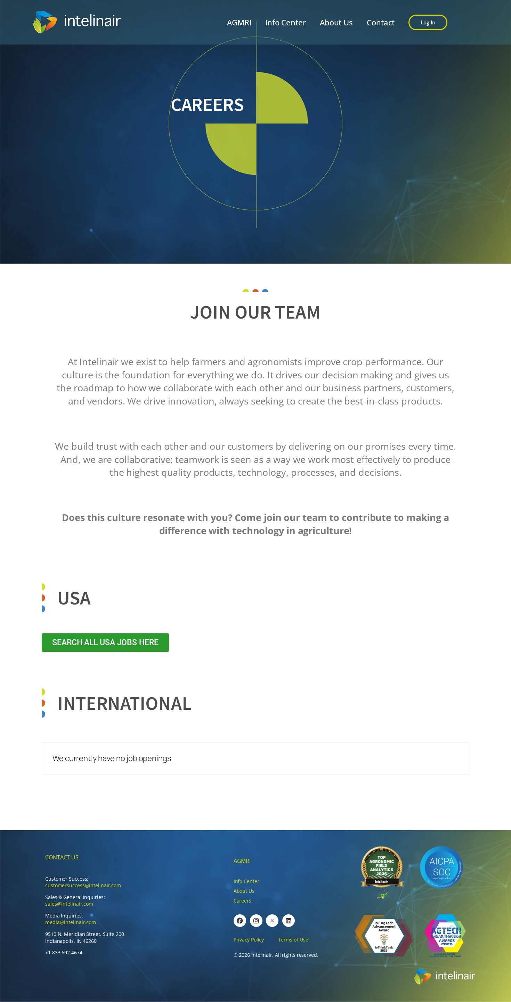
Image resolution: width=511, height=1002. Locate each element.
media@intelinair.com (70, 922)
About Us (336, 22)
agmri (242, 861)
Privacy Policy (249, 939)
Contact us (62, 857)
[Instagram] (256, 920)
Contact (381, 22)
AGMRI (239, 22)
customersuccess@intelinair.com (83, 885)
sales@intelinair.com (69, 903)
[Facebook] (240, 920)
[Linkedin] (288, 920)
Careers (242, 900)
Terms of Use (293, 939)
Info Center (285, 22)
